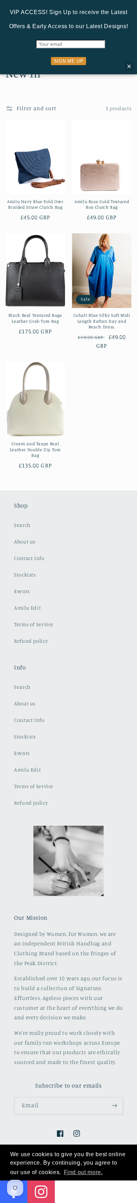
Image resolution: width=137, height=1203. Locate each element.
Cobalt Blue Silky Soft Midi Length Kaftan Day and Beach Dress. (101, 321)
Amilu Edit (27, 608)
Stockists (25, 575)
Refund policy (31, 641)
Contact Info (29, 558)
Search (22, 525)
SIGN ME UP (68, 61)
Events (22, 591)
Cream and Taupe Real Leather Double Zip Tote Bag (35, 449)
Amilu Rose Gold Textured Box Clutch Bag (101, 204)
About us (24, 541)
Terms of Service (33, 624)
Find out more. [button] (83, 1172)
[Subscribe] (114, 1105)
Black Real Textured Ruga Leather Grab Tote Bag (35, 318)
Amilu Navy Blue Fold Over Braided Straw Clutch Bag (35, 204)
